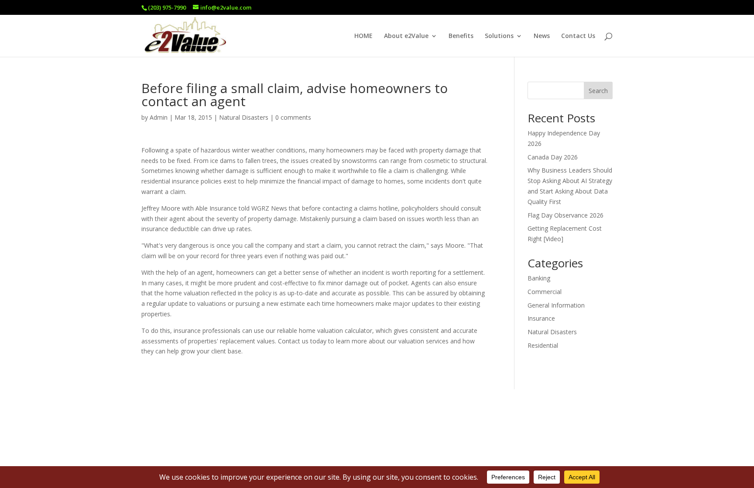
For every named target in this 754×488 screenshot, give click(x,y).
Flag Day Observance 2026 (565, 215)
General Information (556, 305)
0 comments (293, 117)
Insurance (541, 318)
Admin (159, 117)
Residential (543, 345)
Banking (539, 278)
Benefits (461, 36)
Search (598, 91)
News (542, 36)
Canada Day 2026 (553, 157)
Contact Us (578, 36)
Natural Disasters (243, 117)
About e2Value (406, 36)
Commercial (545, 291)
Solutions (499, 36)
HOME (363, 36)
